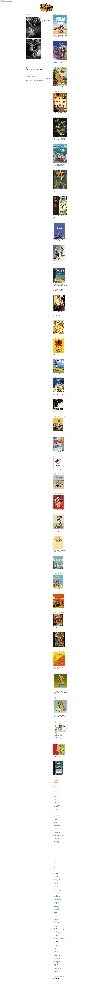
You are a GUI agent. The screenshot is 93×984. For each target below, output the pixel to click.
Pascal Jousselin (56, 832)
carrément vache (56, 896)
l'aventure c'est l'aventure (58, 929)
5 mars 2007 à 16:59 (30, 73)
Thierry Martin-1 (56, 839)
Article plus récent (29, 78)
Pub (54, 954)
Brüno (54, 799)
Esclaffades (55, 909)
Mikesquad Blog (56, 828)
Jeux (54, 925)
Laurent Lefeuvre (56, 818)
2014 (54, 866)
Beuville (54, 885)
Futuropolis (55, 811)
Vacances (55, 970)
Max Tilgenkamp (56, 825)
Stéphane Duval (56, 838)
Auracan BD (55, 793)
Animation (55, 876)
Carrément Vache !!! (57, 802)
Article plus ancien (48, 78)
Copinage (55, 902)
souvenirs (55, 962)
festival (54, 913)
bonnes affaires (56, 890)
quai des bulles (56, 957)
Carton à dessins (56, 899)
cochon (54, 900)
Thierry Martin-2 (56, 841)
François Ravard (56, 809)
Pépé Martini (55, 834)
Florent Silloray (56, 808)
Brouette (55, 893)
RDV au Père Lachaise (57, 958)
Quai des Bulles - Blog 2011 (58, 835)
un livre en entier (56, 968)
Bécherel (55, 883)
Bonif (54, 887)
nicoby (28, 67)
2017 (54, 870)
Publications (55, 955)
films (54, 915)
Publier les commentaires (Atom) (37, 80)
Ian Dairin (55, 813)
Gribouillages (55, 919)
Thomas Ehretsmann (57, 842)
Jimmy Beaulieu (56, 815)
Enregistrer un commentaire (31, 76)
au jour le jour (55, 879)
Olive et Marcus (56, 944)
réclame (54, 959)
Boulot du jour (56, 892)
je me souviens (56, 923)
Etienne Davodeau (56, 805)
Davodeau (55, 906)
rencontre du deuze (56, 961)
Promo (54, 951)
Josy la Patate (56, 926)
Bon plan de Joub (56, 798)
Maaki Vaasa (55, 822)
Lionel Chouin (55, 819)
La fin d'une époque (57, 932)
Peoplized (55, 945)
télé (54, 965)
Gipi (54, 812)
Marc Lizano (55, 823)
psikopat (55, 952)
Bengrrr (54, 795)
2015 (54, 867)
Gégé (54, 916)
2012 (54, 863)
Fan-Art (54, 912)
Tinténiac (55, 967)
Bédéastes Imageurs (57, 800)
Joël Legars (55, 816)
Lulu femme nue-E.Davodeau (58, 821)
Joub (54, 928)
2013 (54, 864)
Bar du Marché (56, 882)
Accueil (38, 78)
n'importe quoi (56, 939)
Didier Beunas (56, 803)
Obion (54, 829)
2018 (54, 872)
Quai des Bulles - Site (57, 836)
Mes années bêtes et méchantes (59, 938)
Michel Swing (55, 826)
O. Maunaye (55, 942)
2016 (54, 869)
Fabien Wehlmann (56, 806)
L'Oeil (54, 931)
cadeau (54, 895)
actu (54, 874)
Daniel (54, 905)
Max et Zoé (55, 936)
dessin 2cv (55, 908)
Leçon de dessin (56, 935)
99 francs (55, 873)
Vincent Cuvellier (56, 844)
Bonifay (54, 889)
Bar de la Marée (56, 880)
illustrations (55, 922)
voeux (54, 972)
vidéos (54, 971)
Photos (54, 948)
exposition (55, 910)
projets (54, 949)
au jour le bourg (56, 877)
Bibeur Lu (55, 796)
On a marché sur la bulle (57, 831)
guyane (54, 921)
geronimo (55, 918)
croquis (54, 903)
